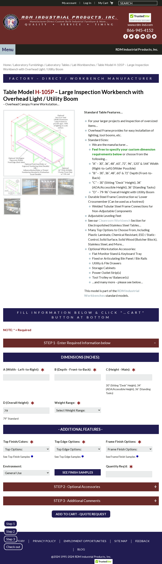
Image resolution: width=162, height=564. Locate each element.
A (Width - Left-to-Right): (23, 370)
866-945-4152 (140, 30)
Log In (87, 3)
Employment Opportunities (85, 541)
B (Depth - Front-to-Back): (76, 370)
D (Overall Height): (18, 403)
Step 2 (10, 531)
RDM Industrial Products (11, 22)
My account (69, 3)
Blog (81, 549)
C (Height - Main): (121, 370)
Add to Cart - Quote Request (81, 514)
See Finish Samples (77, 472)
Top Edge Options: (70, 442)
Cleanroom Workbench (114, 220)
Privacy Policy (44, 541)
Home (7, 65)
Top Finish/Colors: (18, 442)
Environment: (12, 466)
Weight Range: (68, 403)
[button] (7, 49)
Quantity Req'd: (119, 467)
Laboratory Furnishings (28, 65)
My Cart (103, 3)
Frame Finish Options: (123, 442)
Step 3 (10, 539)
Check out (13, 547)
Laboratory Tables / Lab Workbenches (70, 65)
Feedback (142, 541)
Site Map (120, 541)
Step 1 (10, 523)
